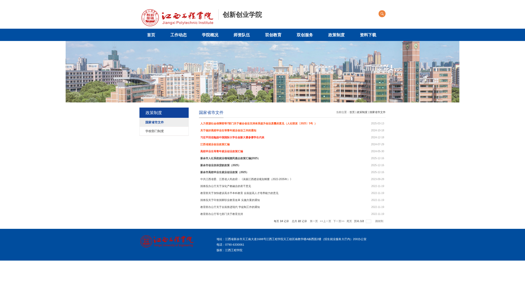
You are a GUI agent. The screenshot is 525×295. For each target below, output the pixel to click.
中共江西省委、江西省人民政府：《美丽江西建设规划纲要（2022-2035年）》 (246, 179)
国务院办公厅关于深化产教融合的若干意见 (225, 186)
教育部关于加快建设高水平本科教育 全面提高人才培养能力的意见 (239, 193)
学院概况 (210, 35)
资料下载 (368, 35)
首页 (151, 35)
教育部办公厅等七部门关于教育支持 (221, 214)
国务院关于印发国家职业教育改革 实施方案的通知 (230, 200)
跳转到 (379, 221)
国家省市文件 (378, 112)
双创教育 (273, 35)
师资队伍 (242, 35)
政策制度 (336, 35)
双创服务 (305, 35)
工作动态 (178, 35)
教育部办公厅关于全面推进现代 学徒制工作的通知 (230, 207)
